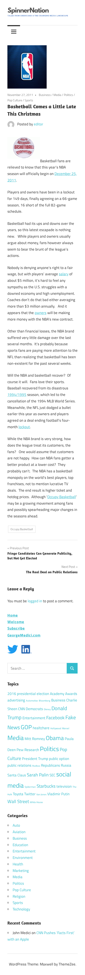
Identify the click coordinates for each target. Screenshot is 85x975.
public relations (19, 765)
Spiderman (30, 787)
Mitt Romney (35, 739)
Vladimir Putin (58, 794)
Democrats (34, 709)
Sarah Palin (38, 774)
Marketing (21, 870)
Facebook (55, 717)
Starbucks (46, 785)
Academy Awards (63, 693)
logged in (35, 601)
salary (63, 274)
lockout (24, 427)
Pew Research (28, 750)
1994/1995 (16, 394)
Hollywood (55, 728)
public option (59, 758)
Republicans (50, 765)
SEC (52, 775)
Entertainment (33, 718)
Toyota (18, 794)
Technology (21, 909)
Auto (16, 825)
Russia (66, 765)
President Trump (35, 758)
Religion (19, 896)
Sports (29, 100)
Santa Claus (16, 775)
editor (38, 124)
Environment (23, 857)
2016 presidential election (28, 693)
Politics (68, 94)
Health (18, 864)
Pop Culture (14, 100)
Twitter (30, 794)
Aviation (19, 832)
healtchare (41, 728)
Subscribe (16, 628)
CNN (21, 709)
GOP (26, 726)
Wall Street (18, 801)
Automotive (32, 700)
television (64, 786)
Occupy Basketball (61, 497)
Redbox (36, 766)
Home (12, 615)
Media (57, 94)
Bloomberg (44, 700)
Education (20, 845)
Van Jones (41, 794)
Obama (55, 737)
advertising (16, 700)
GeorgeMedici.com (24, 635)
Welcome (15, 622)
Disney (47, 709)
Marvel (65, 728)
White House (36, 802)
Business (45, 94)
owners (40, 313)
